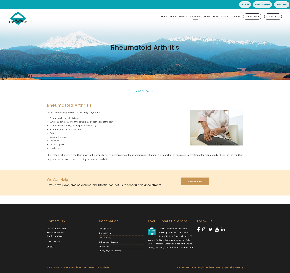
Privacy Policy (105, 228)
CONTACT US (195, 181)
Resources (104, 246)
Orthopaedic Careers (108, 242)
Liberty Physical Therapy (110, 250)
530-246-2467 (55, 241)
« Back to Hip (145, 91)
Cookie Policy (105, 237)
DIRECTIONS (282, 4)
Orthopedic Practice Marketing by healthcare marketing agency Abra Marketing (209, 267)
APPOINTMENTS (262, 4)
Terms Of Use (105, 233)
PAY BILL (245, 4)
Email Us (51, 246)
